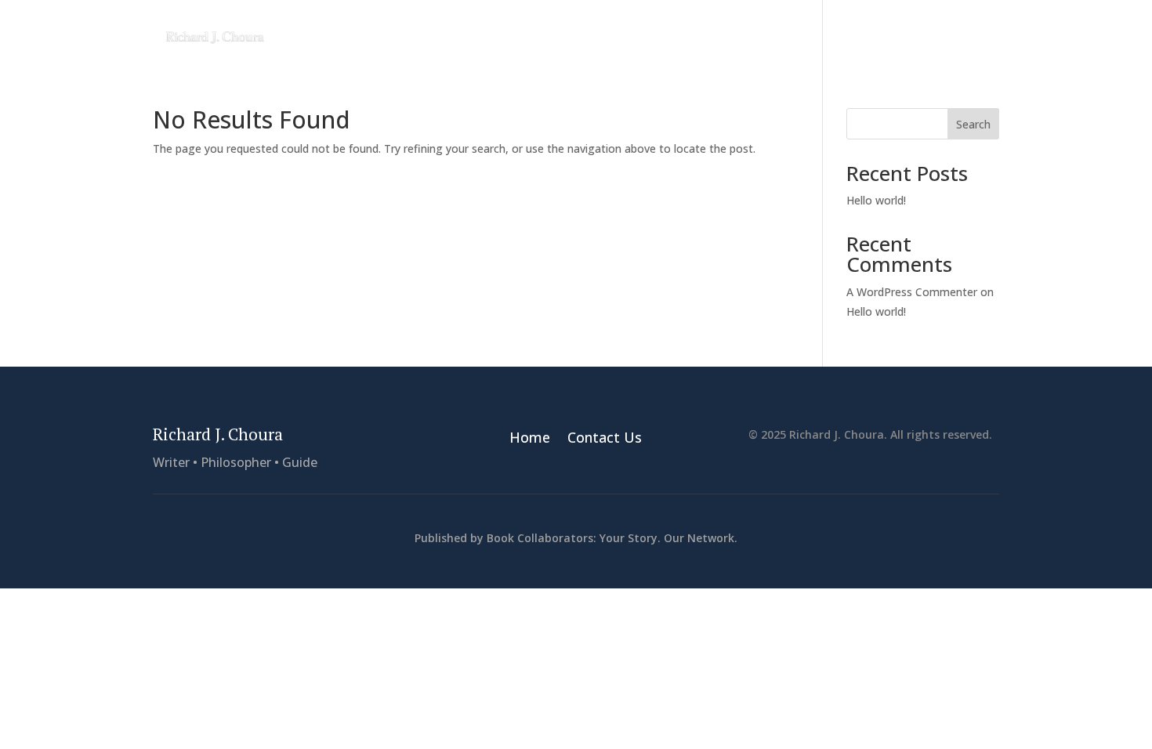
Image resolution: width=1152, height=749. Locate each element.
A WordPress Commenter (911, 291)
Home (890, 33)
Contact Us (964, 33)
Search (973, 124)
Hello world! (876, 200)
